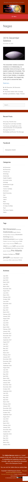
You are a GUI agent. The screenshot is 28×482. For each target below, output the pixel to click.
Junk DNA (10, 246)
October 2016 (6, 363)
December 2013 (7, 429)
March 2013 (6, 442)
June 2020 (5, 301)
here (25, 467)
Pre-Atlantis (16, 250)
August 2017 (6, 342)
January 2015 (6, 406)
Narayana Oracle (10, 150)
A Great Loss (6, 171)
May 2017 (5, 348)
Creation (5, 241)
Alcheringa (5, 173)
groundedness (12, 93)
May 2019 (5, 310)
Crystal (13, 241)
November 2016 (7, 361)
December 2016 (7, 359)
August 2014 (6, 416)
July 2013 (5, 436)
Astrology (5, 89)
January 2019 (6, 316)
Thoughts (21, 257)
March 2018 (6, 327)
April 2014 (5, 421)
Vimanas (22, 93)
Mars (4, 248)
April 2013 (5, 440)
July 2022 (5, 284)
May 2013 (5, 438)
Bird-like (11, 237)
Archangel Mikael (6, 234)
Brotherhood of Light (8, 184)
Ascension (18, 234)
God (4, 195)
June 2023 (5, 278)
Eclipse (4, 243)
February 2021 (6, 297)
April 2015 (5, 399)
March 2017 (6, 352)
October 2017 (6, 337)
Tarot (4, 208)
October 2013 (6, 431)
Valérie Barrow (9, 455)
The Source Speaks (8, 210)
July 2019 (5, 305)
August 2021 (6, 290)
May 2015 (5, 397)
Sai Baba (10, 254)
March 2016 (6, 378)
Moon (15, 248)
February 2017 (6, 354)
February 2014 (6, 425)
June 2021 (5, 293)
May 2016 (5, 374)
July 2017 (5, 344)
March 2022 (6, 286)
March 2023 (6, 282)
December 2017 (7, 333)
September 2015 (7, 391)
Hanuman (20, 243)
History (5, 197)
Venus (20, 260)
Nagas (18, 93)
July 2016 (5, 369)
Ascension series (7, 180)
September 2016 (7, 365)
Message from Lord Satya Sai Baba (12, 123)
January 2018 (6, 331)
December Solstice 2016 (11, 91)
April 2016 (5, 376)
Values (5, 212)
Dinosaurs (17, 241)
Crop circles (9, 241)
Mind (4, 201)
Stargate (11, 257)
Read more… (6, 83)
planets (4, 251)
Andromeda (6, 176)
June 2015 (5, 395)
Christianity (6, 186)
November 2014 (7, 410)
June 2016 (5, 372)
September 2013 (7, 434)
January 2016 (6, 382)
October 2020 (6, 299)
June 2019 (5, 307)
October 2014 (6, 412)
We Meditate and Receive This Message (13, 132)
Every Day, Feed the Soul (9, 121)
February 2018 (6, 329)
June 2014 (5, 419)
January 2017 (6, 357)
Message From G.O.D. (9, 129)
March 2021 (6, 295)
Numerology (6, 203)
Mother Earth (20, 248)
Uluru (10, 260)
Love (22, 246)
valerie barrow (15, 260)
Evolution (8, 243)
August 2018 (6, 318)
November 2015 (7, 387)
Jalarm (5, 199)
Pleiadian (9, 251)
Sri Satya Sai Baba (8, 206)
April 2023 (5, 280)
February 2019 (6, 314)
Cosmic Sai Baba (7, 188)
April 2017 (5, 350)
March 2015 (6, 401)
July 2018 (5, 320)
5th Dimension (16, 87)
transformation (6, 260)
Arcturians (13, 234)
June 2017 (5, 346)
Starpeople (16, 257)
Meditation (8, 248)
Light (14, 246)
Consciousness (9, 239)
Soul (14, 254)
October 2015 (6, 389)
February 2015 (6, 404)
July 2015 (5, 393)
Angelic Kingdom (7, 178)
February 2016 (6, 380)
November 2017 (7, 335)
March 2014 (6, 423)
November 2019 (7, 303)
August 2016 (6, 367)
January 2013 (6, 444)
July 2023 (5, 275)
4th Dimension (8, 87)
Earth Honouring (7, 193)
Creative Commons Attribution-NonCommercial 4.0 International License (16, 476)
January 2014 (6, 427)
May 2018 (5, 325)
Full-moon (12, 243)
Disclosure (6, 191)
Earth (21, 241)
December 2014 (7, 408)
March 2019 (6, 312)
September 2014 (7, 414)
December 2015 (7, 384)
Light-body (18, 246)
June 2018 (5, 322)
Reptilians (5, 254)
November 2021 (7, 288)
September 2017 (7, 340)
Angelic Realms (17, 232)
